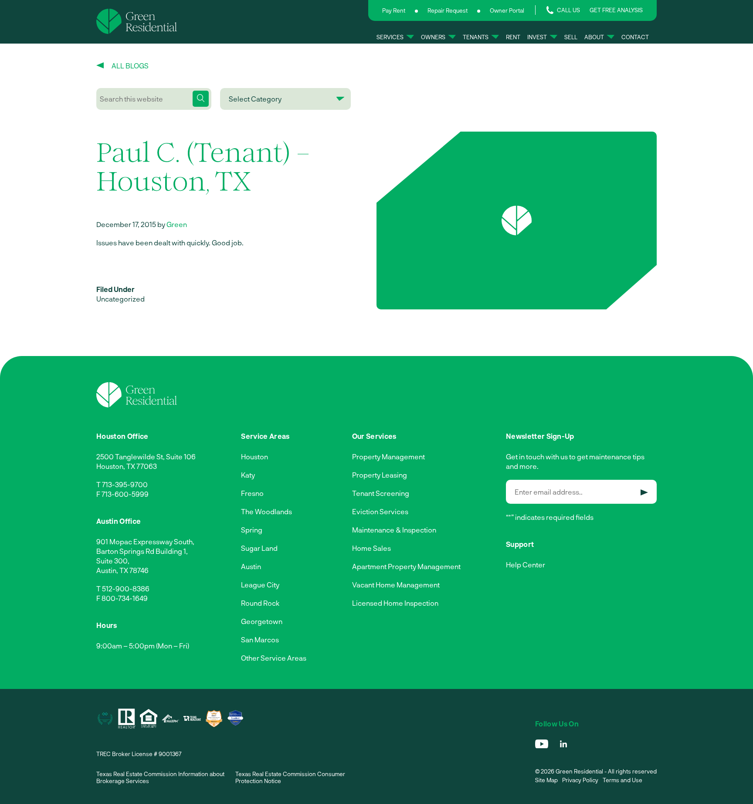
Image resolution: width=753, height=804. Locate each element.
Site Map (546, 780)
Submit (644, 492)
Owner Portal (507, 10)
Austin (251, 566)
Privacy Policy (580, 780)
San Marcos (260, 639)
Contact (635, 37)
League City (260, 584)
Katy (248, 475)
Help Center (525, 564)
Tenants (475, 37)
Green (176, 224)
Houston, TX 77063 (126, 466)
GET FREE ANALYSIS (616, 10)
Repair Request (447, 10)
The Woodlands (266, 511)
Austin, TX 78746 (122, 570)
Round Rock (260, 603)
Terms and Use (622, 780)
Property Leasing (379, 475)
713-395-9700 (125, 484)
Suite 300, (112, 560)
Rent (513, 37)
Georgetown (261, 621)
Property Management (388, 456)
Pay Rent (393, 10)
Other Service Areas (273, 658)
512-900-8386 (125, 588)
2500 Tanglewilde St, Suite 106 (146, 456)
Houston (254, 456)
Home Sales (371, 548)
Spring (251, 530)
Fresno (252, 493)
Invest (537, 37)
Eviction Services (380, 511)
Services (390, 37)
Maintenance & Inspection (394, 530)
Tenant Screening (380, 493)
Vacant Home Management (396, 584)
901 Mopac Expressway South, (145, 541)
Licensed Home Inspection (395, 603)
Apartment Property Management (406, 566)
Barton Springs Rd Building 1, (142, 551)
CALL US (568, 10)
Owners (433, 37)
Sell (570, 37)
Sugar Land (259, 548)
